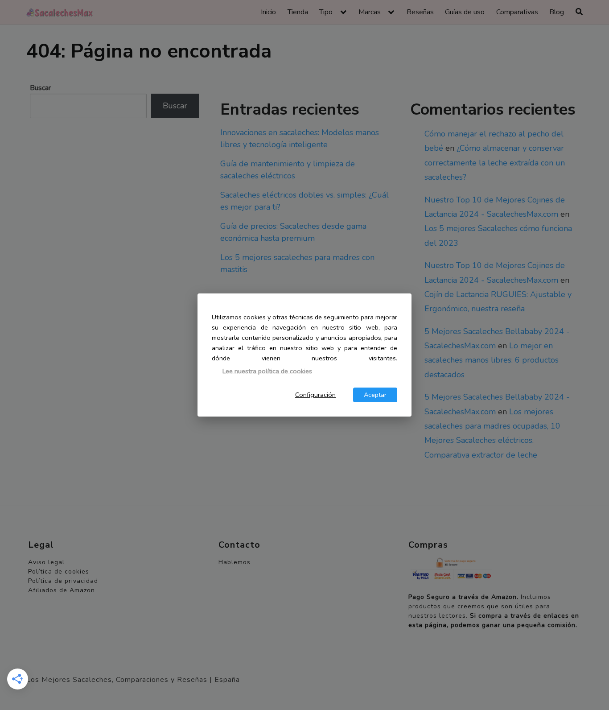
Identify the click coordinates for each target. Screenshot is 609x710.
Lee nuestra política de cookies (267, 371)
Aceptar (375, 394)
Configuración (315, 394)
